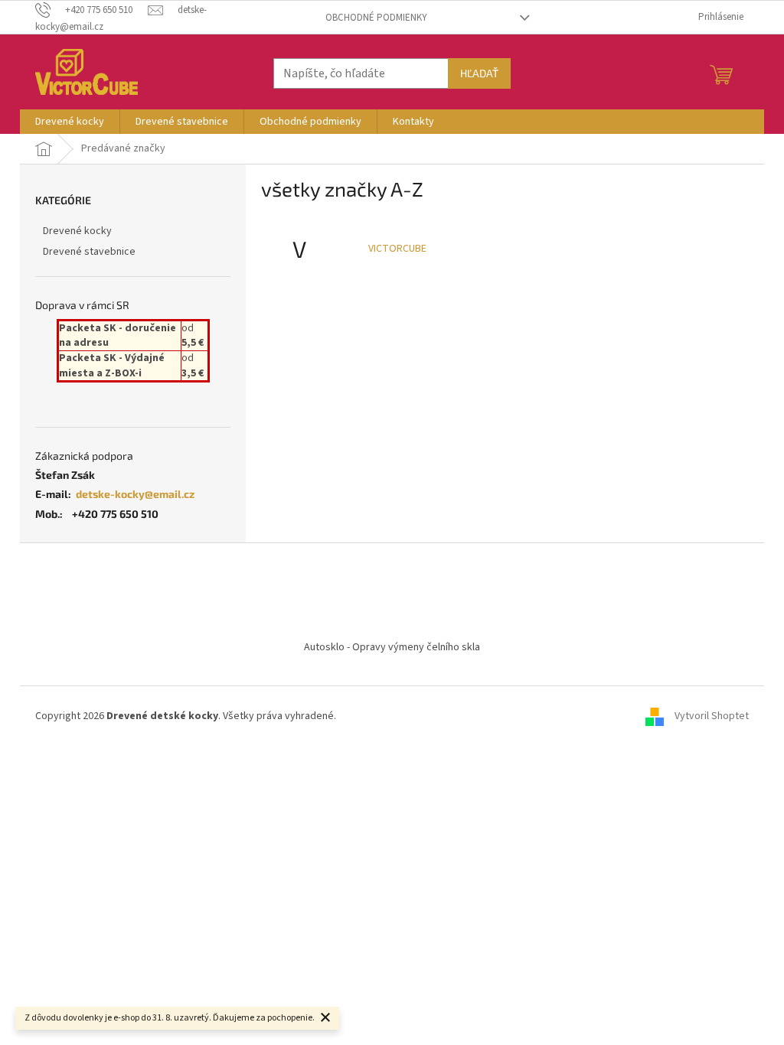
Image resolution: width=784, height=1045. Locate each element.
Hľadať (479, 73)
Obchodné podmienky (376, 17)
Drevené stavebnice (89, 251)
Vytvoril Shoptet (712, 716)
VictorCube (397, 248)
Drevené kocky (77, 231)
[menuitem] (69, 121)
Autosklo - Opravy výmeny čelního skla (392, 647)
